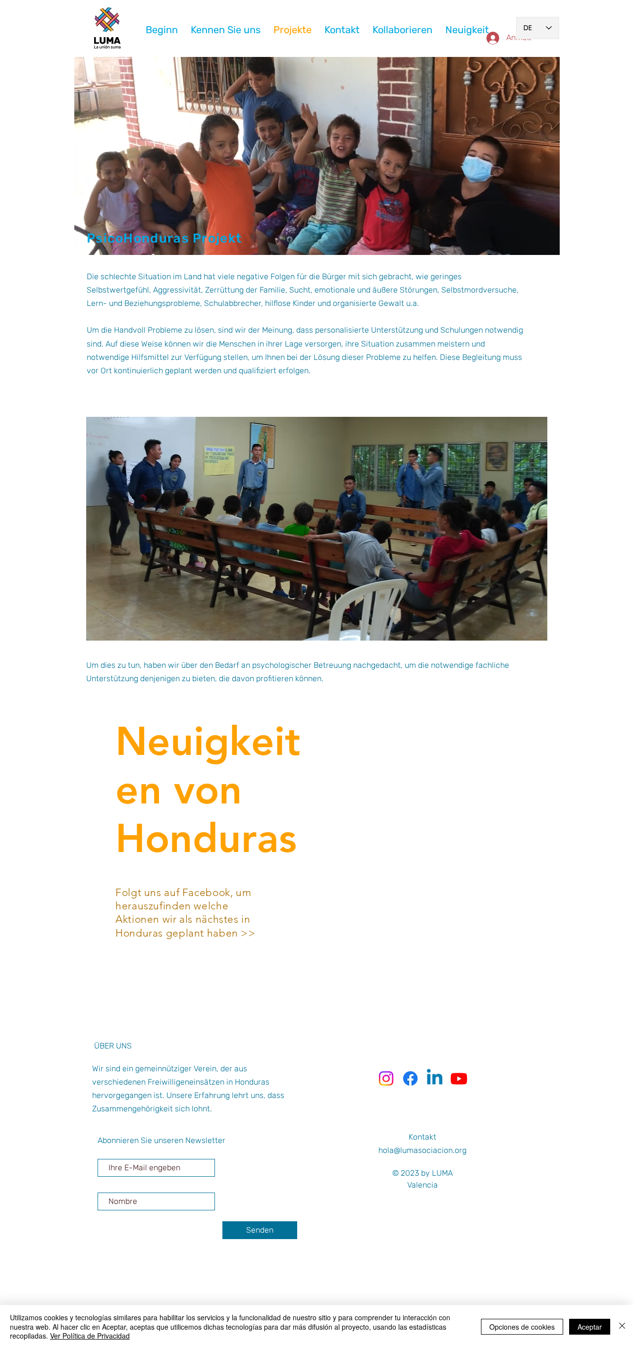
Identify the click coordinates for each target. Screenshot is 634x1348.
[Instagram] (386, 1078)
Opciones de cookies (522, 1327)
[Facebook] (410, 1078)
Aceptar (590, 1327)
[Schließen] (622, 1326)
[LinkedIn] (434, 1078)
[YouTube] (459, 1078)
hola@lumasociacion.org (422, 1150)
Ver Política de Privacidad (90, 1336)
